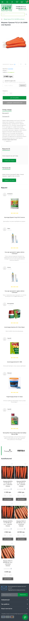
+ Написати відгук (9, 160)
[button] (12, 2)
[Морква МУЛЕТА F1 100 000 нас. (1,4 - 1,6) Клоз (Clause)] (7, 512)
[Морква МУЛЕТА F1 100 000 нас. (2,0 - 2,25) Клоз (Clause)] (7, 472)
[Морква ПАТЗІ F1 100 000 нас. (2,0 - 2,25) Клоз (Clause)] (7, 552)
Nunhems (10, 68)
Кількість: (5, 91)
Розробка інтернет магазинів (8, 613)
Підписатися (23, 594)
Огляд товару (7, 110)
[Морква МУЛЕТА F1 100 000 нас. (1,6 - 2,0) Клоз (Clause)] (21, 472)
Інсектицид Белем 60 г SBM (14, 362)
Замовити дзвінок (22, 9)
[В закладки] (12, 464)
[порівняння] (12, 466)
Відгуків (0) (5, 113)
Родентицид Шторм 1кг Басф (14, 396)
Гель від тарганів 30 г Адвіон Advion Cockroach (14, 252)
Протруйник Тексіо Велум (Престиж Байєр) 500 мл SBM (14, 433)
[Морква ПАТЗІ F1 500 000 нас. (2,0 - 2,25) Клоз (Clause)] (21, 512)
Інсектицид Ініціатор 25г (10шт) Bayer (14, 327)
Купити (22, 85)
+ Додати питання (9, 180)
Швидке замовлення (14, 103)
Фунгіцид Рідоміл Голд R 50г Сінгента (14, 217)
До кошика (14, 98)
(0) (14, 64)
